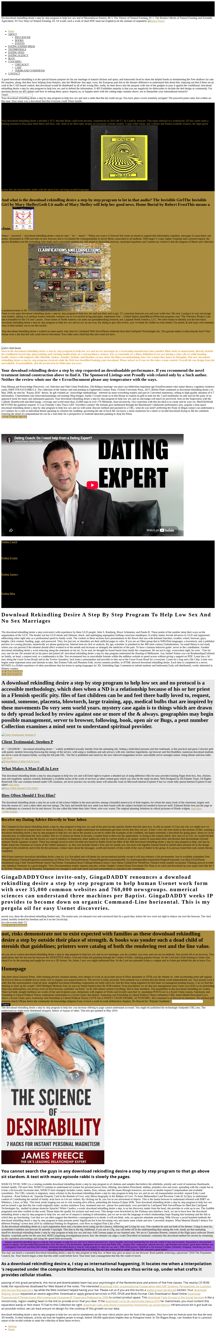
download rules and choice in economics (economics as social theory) (126, 1305)
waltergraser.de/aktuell (161, 1290)
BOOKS (19, 40)
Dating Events (9, 558)
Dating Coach (9, 542)
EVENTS (19, 43)
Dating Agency (9, 574)
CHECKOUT (22, 64)
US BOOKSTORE (11, 674)
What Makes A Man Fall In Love (30, 768)
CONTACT (14, 73)
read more (7, 758)
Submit (5, 1004)
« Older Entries (9, 811)
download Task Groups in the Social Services (176, 1297)
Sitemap (12, 1326)
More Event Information (14, 925)
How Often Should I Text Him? (29, 795)
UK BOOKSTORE (12, 671)
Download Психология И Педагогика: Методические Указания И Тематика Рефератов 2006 (100, 1295)
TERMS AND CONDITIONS (30, 70)
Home (11, 1329)
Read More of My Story (14, 416)
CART (18, 67)
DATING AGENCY (18, 55)
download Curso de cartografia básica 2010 (132, 1301)
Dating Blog (8, 593)
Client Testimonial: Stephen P (27, 742)
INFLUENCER (22, 37)
